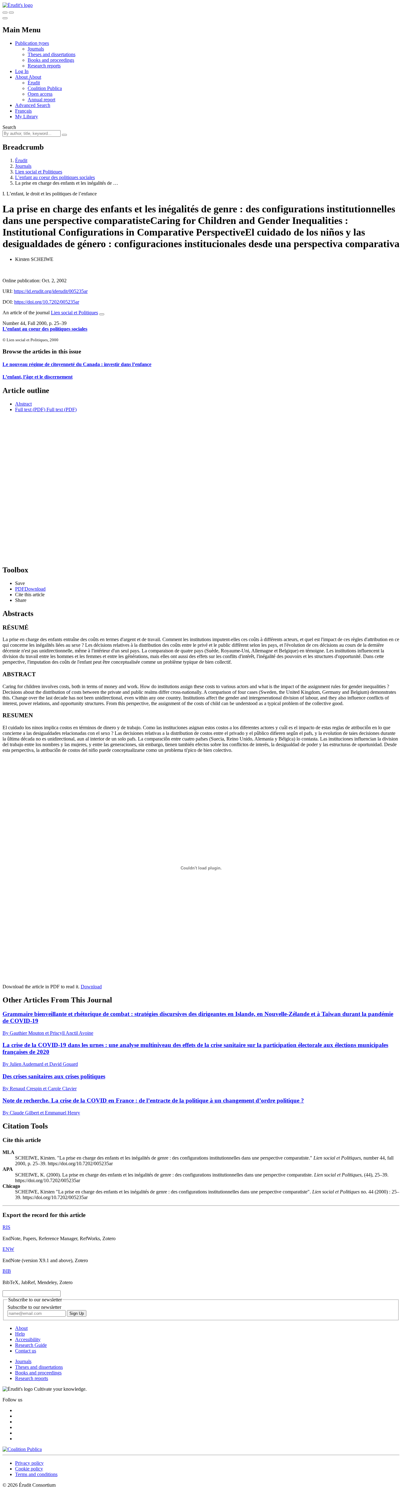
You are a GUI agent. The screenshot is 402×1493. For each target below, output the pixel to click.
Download (91, 986)
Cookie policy (29, 1468)
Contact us (25, 1350)
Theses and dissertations (51, 54)
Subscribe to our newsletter (34, 1307)
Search (9, 127)
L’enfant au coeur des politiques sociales (55, 177)
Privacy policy (29, 1463)
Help (20, 1333)
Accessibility (28, 1339)
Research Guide (31, 1345)
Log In (22, 71)
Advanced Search (32, 105)
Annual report (41, 99)
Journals (36, 48)
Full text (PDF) (30, 409)
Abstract (23, 403)
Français (23, 111)
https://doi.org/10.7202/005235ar (46, 302)
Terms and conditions (36, 1474)
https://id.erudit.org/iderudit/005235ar (51, 291)
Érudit (34, 82)
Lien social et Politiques (38, 171)
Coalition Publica (45, 88)
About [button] (22, 77)
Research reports (44, 65)
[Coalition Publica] (22, 1449)
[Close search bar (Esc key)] (11, 12)
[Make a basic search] (5, 12)
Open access (40, 94)
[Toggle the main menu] (5, 18)
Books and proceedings (51, 60)
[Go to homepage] (18, 5)
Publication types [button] (32, 43)
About (35, 77)
